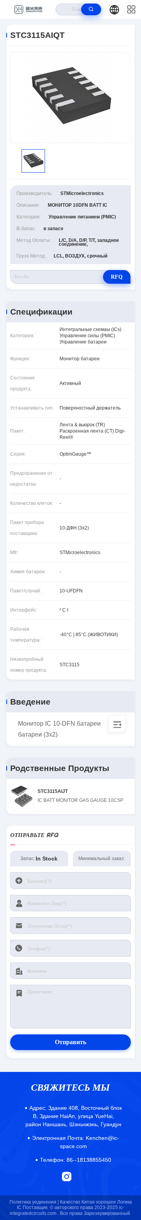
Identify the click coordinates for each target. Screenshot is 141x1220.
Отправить (70, 1042)
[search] (91, 9)
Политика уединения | (34, 1202)
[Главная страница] (28, 9)
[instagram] (67, 1176)
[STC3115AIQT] (70, 97)
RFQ (117, 277)
